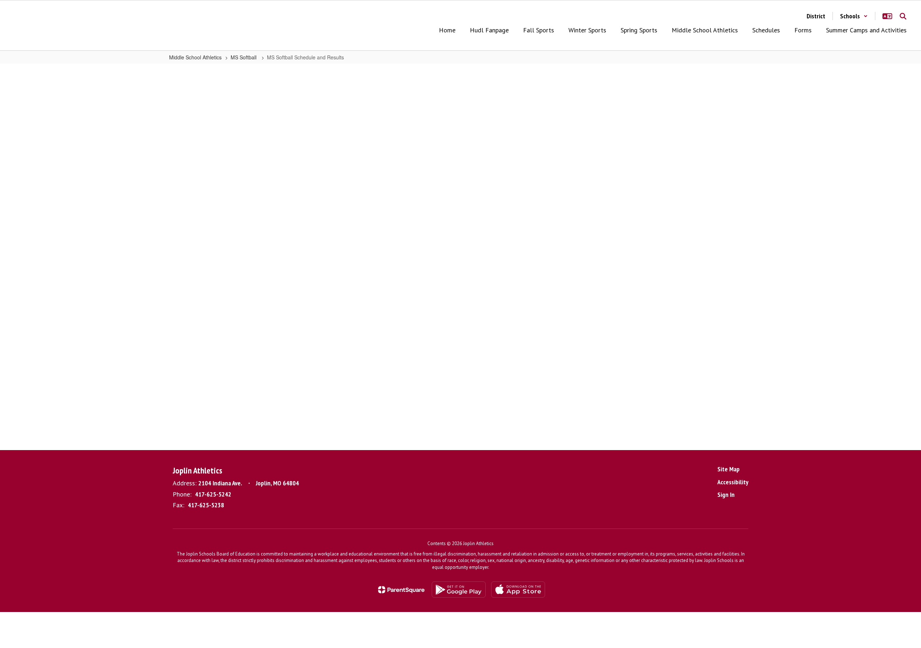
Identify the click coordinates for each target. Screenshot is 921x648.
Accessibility (732, 482)
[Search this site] (903, 16)
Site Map (728, 469)
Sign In (726, 494)
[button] (854, 16)
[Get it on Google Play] (459, 589)
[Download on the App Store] (518, 589)
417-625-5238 (206, 505)
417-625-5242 (213, 494)
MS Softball (244, 57)
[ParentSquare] (401, 589)
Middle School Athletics (195, 57)
